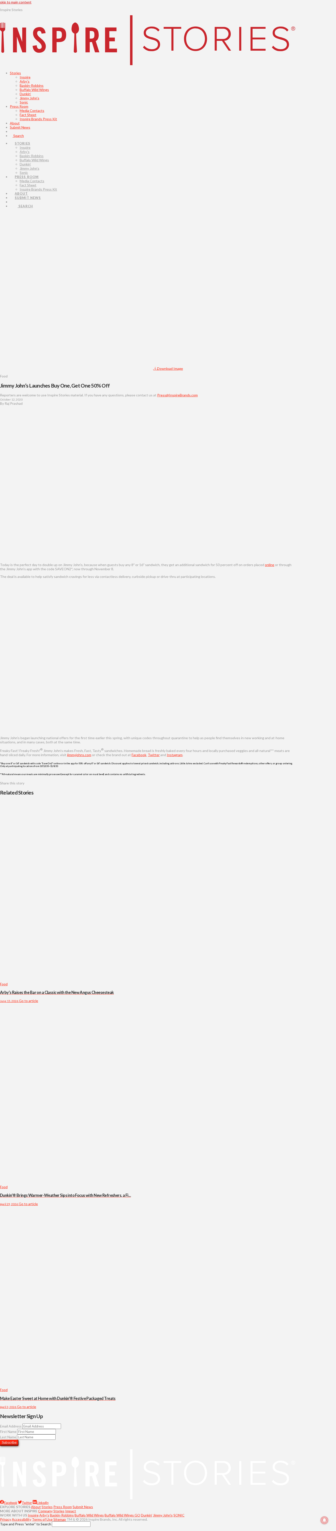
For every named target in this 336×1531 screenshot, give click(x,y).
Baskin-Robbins (32, 85)
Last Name (8, 1437)
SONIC (178, 1515)
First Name (8, 1431)
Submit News (20, 127)
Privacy (5, 1519)
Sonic (24, 102)
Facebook (139, 755)
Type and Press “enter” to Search (25, 1524)
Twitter (154, 755)
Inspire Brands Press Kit (38, 119)
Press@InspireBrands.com (177, 395)
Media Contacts (32, 110)
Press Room (19, 106)
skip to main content (15, 2)
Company (45, 1511)
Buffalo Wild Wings (34, 90)
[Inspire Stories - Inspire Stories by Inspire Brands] (147, 61)
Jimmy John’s (29, 98)
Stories (15, 73)
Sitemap (59, 1519)
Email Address (11, 1426)
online (269, 565)
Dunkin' (146, 1515)
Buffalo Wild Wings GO (122, 1515)
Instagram (175, 755)
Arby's (44, 1515)
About (15, 123)
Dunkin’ (25, 94)
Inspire (25, 77)
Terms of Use (42, 1519)
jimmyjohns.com (79, 755)
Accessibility (21, 1519)
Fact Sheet (28, 115)
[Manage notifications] (324, 1520)
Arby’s (25, 81)
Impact (70, 1511)
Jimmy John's (163, 1515)
